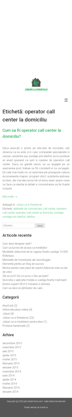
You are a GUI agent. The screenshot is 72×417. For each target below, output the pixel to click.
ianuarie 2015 (10, 367)
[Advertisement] (36, 38)
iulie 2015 (8, 351)
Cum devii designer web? (17, 243)
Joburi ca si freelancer (29, 204)
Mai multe (10, 196)
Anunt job (8, 305)
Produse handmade (14, 325)
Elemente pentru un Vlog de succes (23, 263)
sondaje (58, 212)
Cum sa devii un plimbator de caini (22, 288)
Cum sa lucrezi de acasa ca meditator (25, 247)
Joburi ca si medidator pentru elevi (23, 321)
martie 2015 (10, 359)
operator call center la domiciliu (34, 212)
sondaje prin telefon (14, 216)
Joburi (6, 313)
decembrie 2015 (12, 343)
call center (49, 208)
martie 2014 (10, 383)
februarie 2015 (11, 363)
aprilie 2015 (9, 355)
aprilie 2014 (9, 379)
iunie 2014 (8, 375)
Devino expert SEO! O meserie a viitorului (26, 284)
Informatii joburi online (15, 309)
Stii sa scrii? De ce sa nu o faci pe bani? (26, 276)
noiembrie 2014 (12, 371)
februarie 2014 (11, 387)
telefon (31, 216)
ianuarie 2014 (10, 391)
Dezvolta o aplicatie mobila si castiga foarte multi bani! (34, 280)
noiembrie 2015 (12, 347)
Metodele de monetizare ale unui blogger (27, 259)
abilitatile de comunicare (27, 208)
